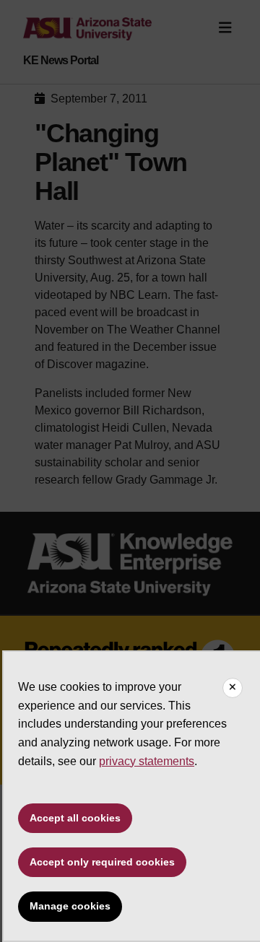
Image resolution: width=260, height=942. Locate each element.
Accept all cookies (75, 818)
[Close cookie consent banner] (232, 688)
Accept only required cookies (102, 862)
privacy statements (146, 761)
